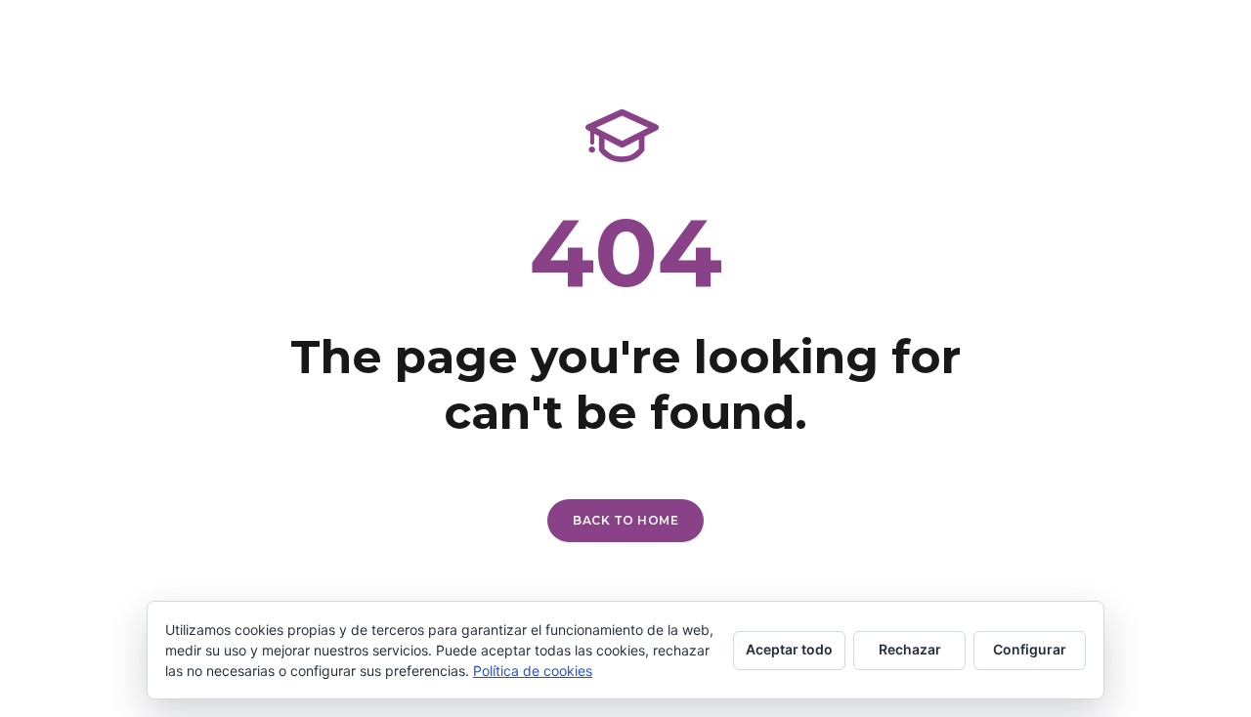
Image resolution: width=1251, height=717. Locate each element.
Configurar (1029, 649)
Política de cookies (532, 670)
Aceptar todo (789, 649)
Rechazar (910, 649)
